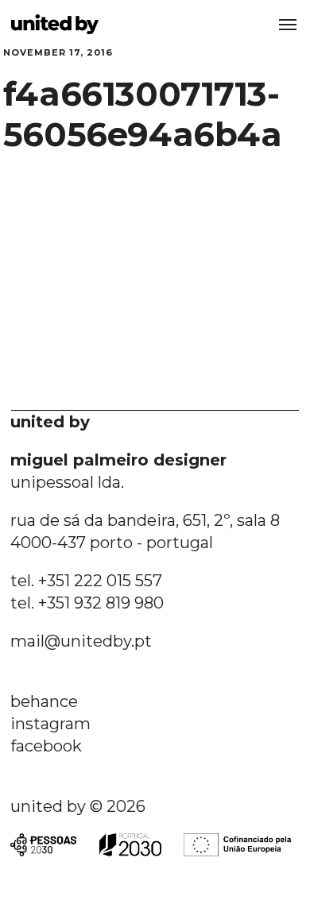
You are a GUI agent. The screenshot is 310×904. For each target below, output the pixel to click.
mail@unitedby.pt (81, 641)
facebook (46, 745)
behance (44, 701)
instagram (50, 723)
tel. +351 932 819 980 (87, 602)
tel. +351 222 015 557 (86, 580)
